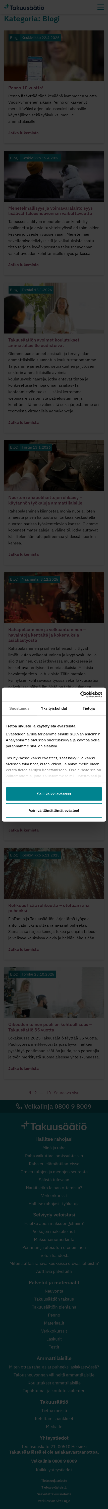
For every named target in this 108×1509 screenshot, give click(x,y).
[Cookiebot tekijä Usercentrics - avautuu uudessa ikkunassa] (80, 694)
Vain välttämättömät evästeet (54, 810)
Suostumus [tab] (19, 708)
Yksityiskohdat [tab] (54, 708)
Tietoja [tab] (89, 708)
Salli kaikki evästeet (54, 794)
